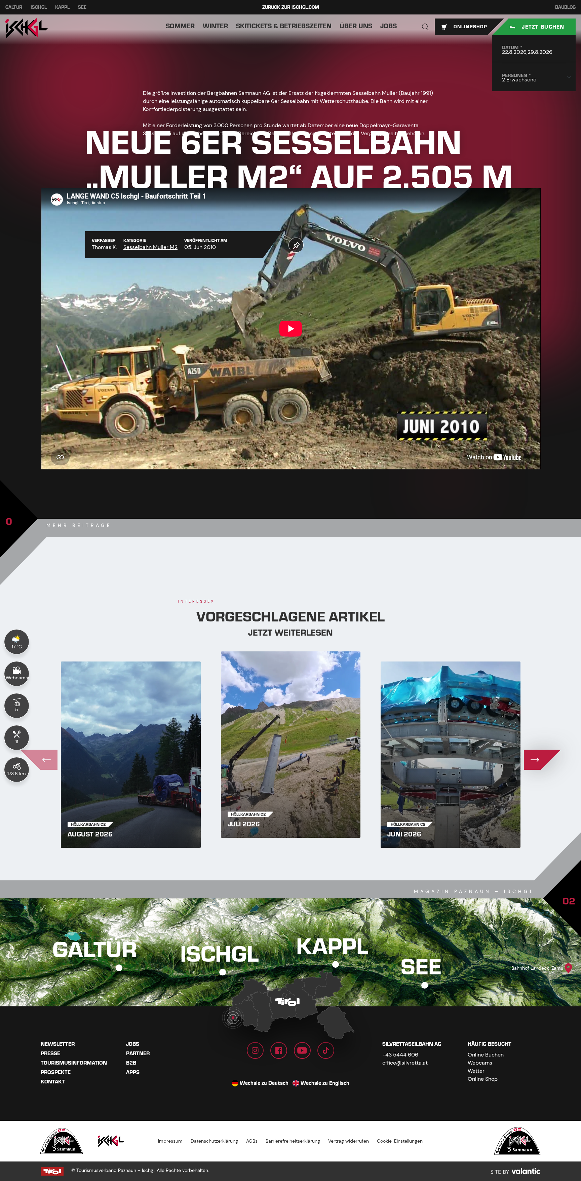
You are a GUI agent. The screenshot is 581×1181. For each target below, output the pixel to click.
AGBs (252, 1141)
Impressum (170, 1141)
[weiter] (542, 760)
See (82, 7)
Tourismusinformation (74, 1063)
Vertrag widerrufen (348, 1141)
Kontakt (53, 1081)
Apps (133, 1072)
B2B (131, 1063)
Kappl (62, 7)
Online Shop (483, 1078)
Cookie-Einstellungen (400, 1141)
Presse (50, 1053)
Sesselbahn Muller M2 (150, 247)
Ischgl (39, 7)
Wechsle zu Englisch (325, 1083)
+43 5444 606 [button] (400, 1054)
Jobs (132, 1044)
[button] (425, 27)
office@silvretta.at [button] (405, 1062)
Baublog (565, 7)
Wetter (476, 1070)
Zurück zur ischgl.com (290, 7)
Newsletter (58, 1044)
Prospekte (56, 1072)
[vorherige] (39, 760)
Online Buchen (486, 1054)
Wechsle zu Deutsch (264, 1083)
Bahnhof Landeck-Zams (537, 968)
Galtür (13, 7)
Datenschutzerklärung (214, 1141)
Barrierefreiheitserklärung (293, 1141)
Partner (138, 1053)
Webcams (480, 1062)
